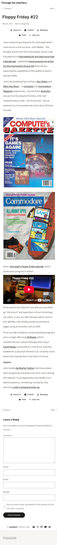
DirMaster (32, 337)
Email (6, 479)
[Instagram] (42, 527)
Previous (7, 8)
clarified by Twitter (24, 368)
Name (6, 466)
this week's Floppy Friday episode (27, 266)
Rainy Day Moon (11, 86)
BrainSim (45, 91)
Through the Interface (14, 2)
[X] (38, 527)
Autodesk (13, 526)
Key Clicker (42, 81)
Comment (8, 435)
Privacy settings (9, 537)
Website (6, 492)
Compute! (29, 86)
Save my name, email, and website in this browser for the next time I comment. (30, 506)
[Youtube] (46, 527)
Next (52, 8)
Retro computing (22, 23)
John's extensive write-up (26, 387)
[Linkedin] (34, 527)
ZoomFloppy (9, 347)
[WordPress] (49, 527)
